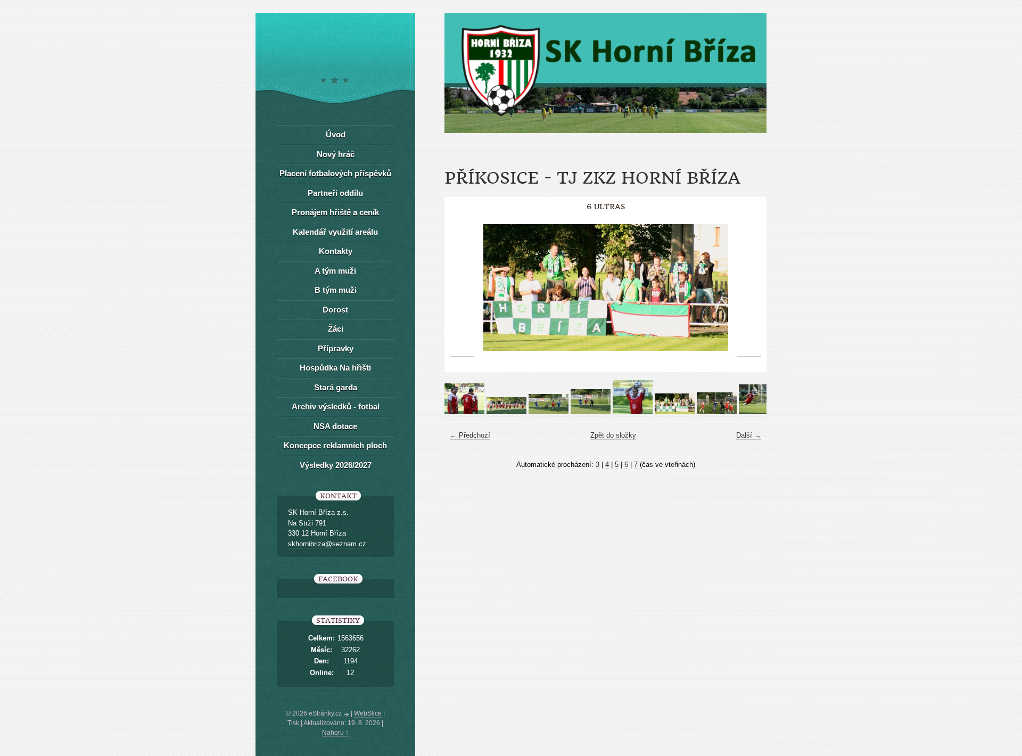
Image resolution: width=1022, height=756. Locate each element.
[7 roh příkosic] (717, 412)
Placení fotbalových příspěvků (335, 173)
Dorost (335, 309)
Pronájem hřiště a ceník (335, 212)
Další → (748, 435)
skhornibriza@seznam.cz (327, 544)
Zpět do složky (613, 435)
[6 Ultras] (675, 412)
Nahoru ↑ (335, 732)
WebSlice (368, 713)
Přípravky (335, 348)
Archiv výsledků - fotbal (336, 406)
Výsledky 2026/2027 (336, 465)
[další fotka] (749, 288)
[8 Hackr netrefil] (759, 412)
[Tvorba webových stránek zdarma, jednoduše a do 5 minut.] (347, 714)
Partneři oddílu (335, 193)
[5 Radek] (633, 412)
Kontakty (335, 251)
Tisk (293, 723)
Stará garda (335, 387)
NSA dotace (335, 426)
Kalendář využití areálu (335, 231)
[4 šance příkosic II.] (591, 412)
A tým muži (335, 270)
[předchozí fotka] (462, 288)
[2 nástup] (506, 412)
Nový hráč (336, 154)
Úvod (335, 134)
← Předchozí (470, 435)
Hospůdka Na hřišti (335, 367)
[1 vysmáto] (464, 412)
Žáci (335, 328)
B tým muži (336, 289)
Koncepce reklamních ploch (335, 445)
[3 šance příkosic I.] (548, 412)
